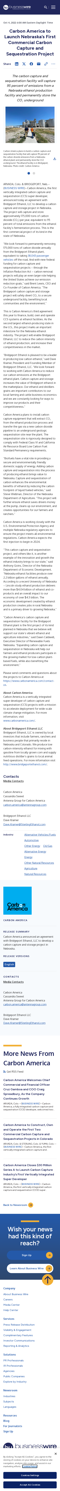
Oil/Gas (47, 846)
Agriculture (30, 868)
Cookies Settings (30, 1475)
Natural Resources (35, 874)
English (9, 964)
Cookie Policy (29, 1466)
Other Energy (32, 846)
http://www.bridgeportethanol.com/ (25, 764)
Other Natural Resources (39, 862)
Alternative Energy (35, 851)
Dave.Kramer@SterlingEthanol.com (24, 824)
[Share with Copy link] (46, 64)
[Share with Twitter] (24, 64)
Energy (28, 857)
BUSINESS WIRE (14, 188)
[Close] (56, 1453)
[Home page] (17, 7)
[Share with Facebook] (31, 64)
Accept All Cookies (30, 1484)
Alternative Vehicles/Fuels (40, 834)
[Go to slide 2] (34, 174)
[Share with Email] (38, 64)
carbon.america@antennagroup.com (24, 805)
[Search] (45, 7)
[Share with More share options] (53, 64)
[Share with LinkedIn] (16, 64)
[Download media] (55, 159)
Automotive (31, 840)
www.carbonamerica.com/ (19, 720)
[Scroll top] (47, 1279)
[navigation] (53, 7)
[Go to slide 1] (29, 174)
